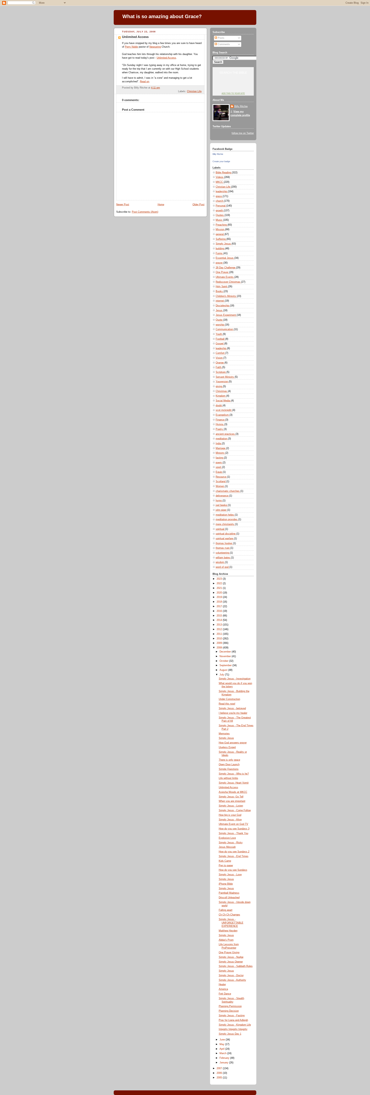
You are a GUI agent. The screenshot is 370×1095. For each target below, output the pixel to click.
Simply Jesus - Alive (230, 819)
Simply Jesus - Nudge (231, 957)
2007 (220, 1068)
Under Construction (229, 699)
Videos (220, 177)
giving (219, 386)
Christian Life (194, 91)
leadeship (221, 348)
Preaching (222, 224)
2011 (220, 634)
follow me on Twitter (243, 133)
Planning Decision (229, 1011)
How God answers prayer (233, 742)
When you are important (232, 801)
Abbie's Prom (226, 940)
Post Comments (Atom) (145, 212)
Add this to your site (233, 93)
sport (219, 467)
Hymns (220, 424)
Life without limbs (228, 778)
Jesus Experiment (226, 315)
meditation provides (227, 519)
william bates (223, 557)
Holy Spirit (222, 286)
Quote (219, 320)
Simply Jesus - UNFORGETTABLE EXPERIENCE (231, 922)
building (220, 248)
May (222, 1044)
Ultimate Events (225, 277)
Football (220, 339)
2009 (220, 643)
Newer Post (122, 204)
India (219, 443)
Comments (223, 44)
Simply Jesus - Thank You (233, 833)
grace (219, 196)
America (223, 989)
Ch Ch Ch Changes (229, 914)
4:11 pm (155, 87)
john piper (221, 510)
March (223, 1053)
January (224, 1062)
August (223, 670)
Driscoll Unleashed (229, 897)
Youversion (222, 381)
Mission (220, 229)
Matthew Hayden (228, 930)
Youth (219, 334)
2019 (220, 597)
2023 (220, 578)
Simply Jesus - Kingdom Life (235, 1024)
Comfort (220, 353)
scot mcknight (224, 410)
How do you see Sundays (233, 870)
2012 (220, 629)
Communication (225, 329)
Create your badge (221, 161)
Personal (221, 205)
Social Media (223, 400)
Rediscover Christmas (228, 282)
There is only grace (229, 760)
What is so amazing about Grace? (162, 16)
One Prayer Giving (229, 952)
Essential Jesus (225, 258)
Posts (220, 38)
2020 (220, 592)
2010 (220, 638)
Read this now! (227, 703)
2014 (220, 620)
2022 (220, 583)
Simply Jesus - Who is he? (234, 773)
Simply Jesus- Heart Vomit (234, 782)
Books (220, 291)
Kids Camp (225, 861)
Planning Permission (230, 1006)
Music (219, 220)
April (222, 1049)
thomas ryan (223, 548)
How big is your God (230, 815)
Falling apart (225, 910)
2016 (220, 611)
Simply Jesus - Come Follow (235, 810)
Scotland (221, 481)
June (222, 1039)
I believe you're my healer (233, 713)
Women (220, 486)
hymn (219, 500)
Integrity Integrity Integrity (233, 1029)
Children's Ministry (226, 296)
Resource (221, 476)
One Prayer (222, 272)
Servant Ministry (225, 377)
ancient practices (225, 434)
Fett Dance (225, 993)
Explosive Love (227, 838)
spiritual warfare (225, 538)
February (224, 1058)
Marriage (221, 448)
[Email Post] (201, 87)
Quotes (220, 215)
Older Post (198, 204)
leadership (222, 191)
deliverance (222, 495)
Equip (219, 472)
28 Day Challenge (226, 267)
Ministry (220, 453)
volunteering (223, 552)
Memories (224, 733)
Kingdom (221, 396)
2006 (220, 1073)
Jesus (219, 310)
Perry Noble (131, 47)
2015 (220, 615)
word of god (222, 567)
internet (220, 300)
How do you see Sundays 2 (234, 851)
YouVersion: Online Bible (233, 86)
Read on (144, 81)
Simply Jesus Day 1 (230, 1034)
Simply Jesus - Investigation (235, 678)
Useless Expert (227, 747)
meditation (222, 438)
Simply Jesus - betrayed (232, 708)
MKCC (220, 182)
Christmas (222, 391)
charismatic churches (228, 491)
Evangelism (223, 415)
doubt (219, 405)
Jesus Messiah (227, 847)
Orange (220, 362)
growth (220, 210)
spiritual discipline (226, 533)
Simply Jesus (224, 243)
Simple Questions (229, 769)
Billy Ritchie (241, 106)
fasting (220, 457)
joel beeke (222, 505)
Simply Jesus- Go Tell (231, 796)
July (222, 674)
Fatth (219, 367)
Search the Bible (233, 72)
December (225, 651)
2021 (220, 588)
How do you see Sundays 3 (234, 828)
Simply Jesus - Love (230, 874)
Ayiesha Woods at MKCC (233, 792)
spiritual (220, 529)
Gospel (220, 343)
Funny (219, 253)
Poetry (220, 429)
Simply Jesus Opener (231, 961)
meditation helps (225, 514)
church (220, 201)
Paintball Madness (229, 893)
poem (219, 462)
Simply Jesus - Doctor (231, 975)
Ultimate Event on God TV (233, 824)
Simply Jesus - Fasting (232, 1015)
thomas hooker (224, 543)
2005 (220, 1077)
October (224, 661)
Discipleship (223, 305)
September (225, 665)
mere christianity (225, 524)
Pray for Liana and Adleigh (233, 1020)
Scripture (221, 372)
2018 (220, 601)
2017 (220, 606)
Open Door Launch (229, 764)
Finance (220, 419)
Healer (222, 984)
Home (161, 204)
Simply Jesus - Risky (231, 842)
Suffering (221, 239)
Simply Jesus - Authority (232, 980)
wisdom (220, 562)
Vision (219, 358)
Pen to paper (226, 865)
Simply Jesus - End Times (233, 856)
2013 (220, 624)
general (220, 234)
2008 (220, 647)
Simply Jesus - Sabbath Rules (236, 966)
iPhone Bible (226, 884)
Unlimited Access (135, 37)
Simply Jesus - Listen (231, 805)
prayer (219, 262)
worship (220, 324)
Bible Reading (224, 172)
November (225, 656)
